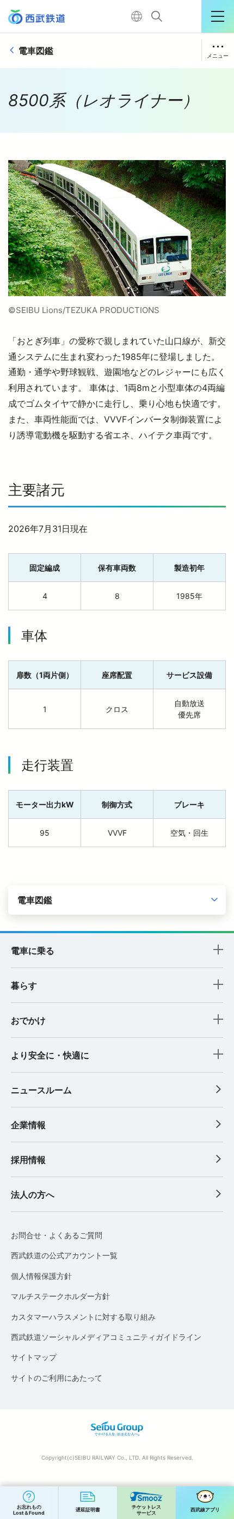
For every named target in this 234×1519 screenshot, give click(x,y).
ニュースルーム (41, 1090)
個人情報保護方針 (41, 1276)
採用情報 (28, 1159)
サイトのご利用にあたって (56, 1377)
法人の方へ (32, 1194)
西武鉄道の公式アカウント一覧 (64, 1255)
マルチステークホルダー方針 (60, 1296)
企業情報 (28, 1124)
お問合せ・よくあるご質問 (56, 1235)
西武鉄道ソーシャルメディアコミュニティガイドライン (106, 1337)
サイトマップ (34, 1357)
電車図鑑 (36, 50)
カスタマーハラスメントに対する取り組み (83, 1316)
